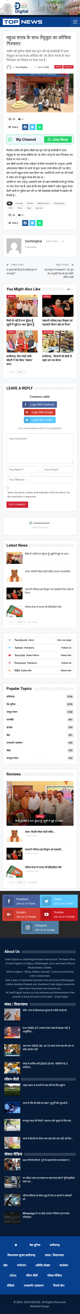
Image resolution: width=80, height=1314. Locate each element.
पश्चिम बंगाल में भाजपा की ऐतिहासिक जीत (43, 606)
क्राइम (9, 727)
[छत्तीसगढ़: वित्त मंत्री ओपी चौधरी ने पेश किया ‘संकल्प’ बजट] (22, 341)
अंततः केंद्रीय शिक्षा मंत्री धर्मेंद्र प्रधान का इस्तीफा (47, 571)
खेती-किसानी (48, 332)
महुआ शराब (39, 208)
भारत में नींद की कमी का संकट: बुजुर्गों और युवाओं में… (46, 1103)
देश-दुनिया (11, 704)
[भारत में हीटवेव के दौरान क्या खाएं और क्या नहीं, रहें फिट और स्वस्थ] (12, 1143)
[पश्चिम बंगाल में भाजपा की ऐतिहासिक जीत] (15, 611)
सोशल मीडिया (54, 1275)
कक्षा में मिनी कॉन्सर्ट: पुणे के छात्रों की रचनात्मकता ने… (47, 1160)
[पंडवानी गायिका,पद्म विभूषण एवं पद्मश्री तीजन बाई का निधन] (57, 306)
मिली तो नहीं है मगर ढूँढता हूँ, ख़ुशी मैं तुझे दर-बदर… (47, 553)
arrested (19, 203)
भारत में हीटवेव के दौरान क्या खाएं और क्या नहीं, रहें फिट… (48, 1138)
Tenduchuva (59, 203)
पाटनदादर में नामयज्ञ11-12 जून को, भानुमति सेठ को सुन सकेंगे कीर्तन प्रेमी (58, 273)
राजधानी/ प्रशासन (15, 742)
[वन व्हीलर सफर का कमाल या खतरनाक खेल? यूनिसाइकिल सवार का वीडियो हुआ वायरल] (12, 1182)
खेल (8, 735)
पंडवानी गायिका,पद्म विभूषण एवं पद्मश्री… (44, 849)
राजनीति (10, 719)
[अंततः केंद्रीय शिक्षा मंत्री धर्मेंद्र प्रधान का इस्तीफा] (15, 576)
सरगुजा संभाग (12, 758)
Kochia (30, 203)
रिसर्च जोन (58, 1285)
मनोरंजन (21, 1265)
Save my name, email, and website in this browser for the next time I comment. (38, 494)
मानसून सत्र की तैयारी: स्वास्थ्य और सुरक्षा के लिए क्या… (48, 1120)
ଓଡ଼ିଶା (13, 1275)
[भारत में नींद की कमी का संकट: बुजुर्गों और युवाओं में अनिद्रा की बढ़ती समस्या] (12, 1107)
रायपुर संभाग (68, 67)
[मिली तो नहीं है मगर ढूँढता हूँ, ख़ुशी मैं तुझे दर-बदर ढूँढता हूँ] (22, 306)
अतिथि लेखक (43, 1265)
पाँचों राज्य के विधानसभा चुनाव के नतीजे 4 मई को (45, 1010)
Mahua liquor (43, 203)
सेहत (9, 750)
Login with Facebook (42, 404)
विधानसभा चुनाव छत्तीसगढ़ (21, 1255)
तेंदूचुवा (29, 208)
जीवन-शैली (32, 1275)
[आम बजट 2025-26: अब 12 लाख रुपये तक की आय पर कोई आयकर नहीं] (12, 1050)
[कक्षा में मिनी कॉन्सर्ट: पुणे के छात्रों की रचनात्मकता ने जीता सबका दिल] (12, 1164)
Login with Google (42, 412)
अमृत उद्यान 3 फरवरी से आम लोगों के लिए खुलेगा (44, 1085)
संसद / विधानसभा (54, 1255)
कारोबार (64, 1265)
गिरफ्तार (20, 208)
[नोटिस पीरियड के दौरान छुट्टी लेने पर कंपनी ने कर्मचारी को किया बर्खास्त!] (12, 1200)
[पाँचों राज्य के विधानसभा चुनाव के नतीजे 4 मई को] (12, 1015)
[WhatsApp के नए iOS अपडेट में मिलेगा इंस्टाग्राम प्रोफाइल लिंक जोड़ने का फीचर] (12, 1218)
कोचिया (10, 208)
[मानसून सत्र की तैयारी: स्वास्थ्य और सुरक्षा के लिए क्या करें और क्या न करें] (12, 1125)
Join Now (60, 139)
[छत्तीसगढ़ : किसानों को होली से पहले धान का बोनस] (57, 341)
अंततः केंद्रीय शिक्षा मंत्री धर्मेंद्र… (40, 831)
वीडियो (10, 1285)
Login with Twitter (42, 419)
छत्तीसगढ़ (58, 67)
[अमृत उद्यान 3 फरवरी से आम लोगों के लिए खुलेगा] (12, 1089)
